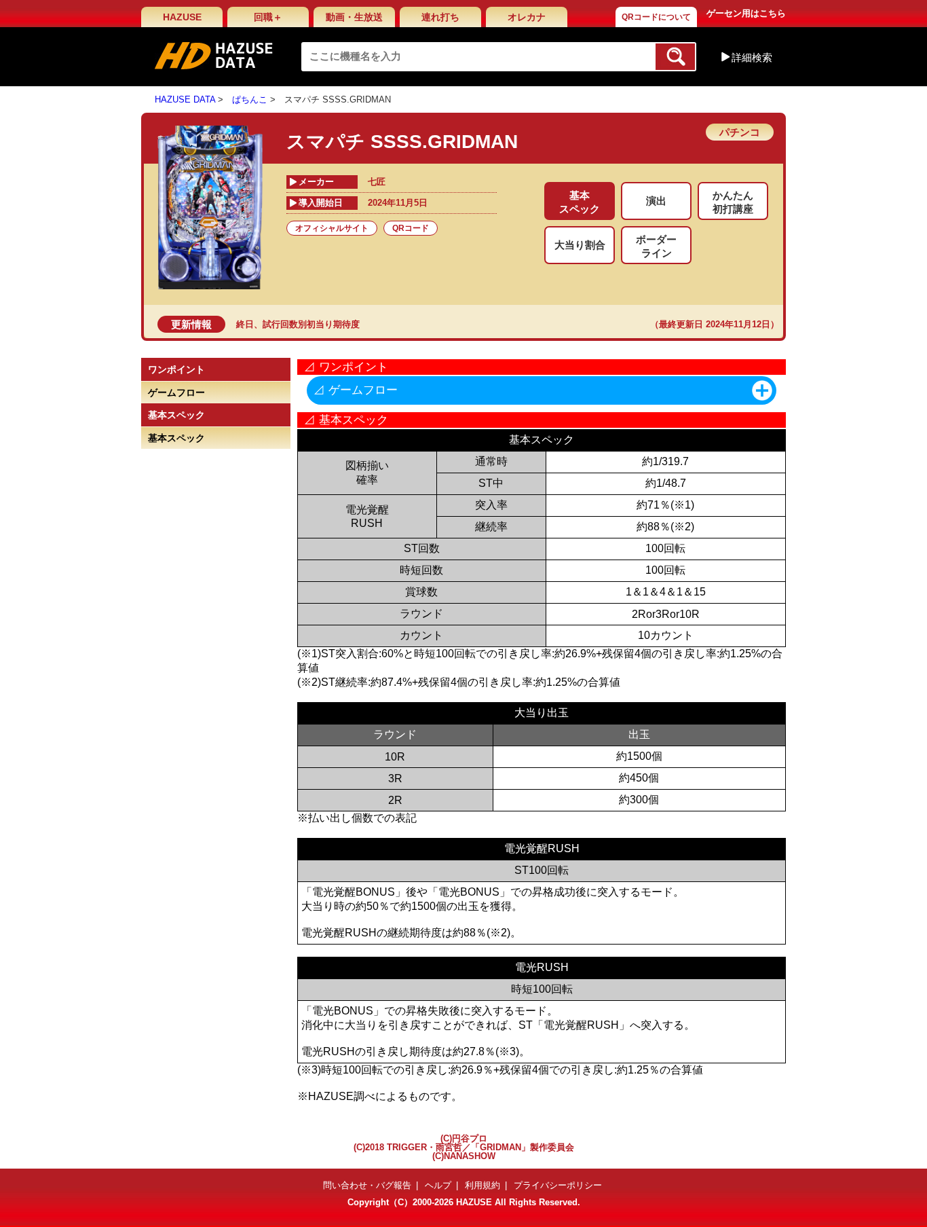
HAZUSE (182, 17)
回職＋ (268, 17)
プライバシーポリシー (558, 1185)
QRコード (410, 228)
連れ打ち (440, 17)
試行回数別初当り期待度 (311, 324)
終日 (245, 324)
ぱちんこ (249, 99)
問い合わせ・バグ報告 (367, 1185)
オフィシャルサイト (331, 228)
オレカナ (527, 17)
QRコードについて (656, 17)
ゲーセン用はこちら (746, 13)
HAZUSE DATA (185, 99)
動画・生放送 (354, 17)
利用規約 (482, 1185)
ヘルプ (438, 1185)
